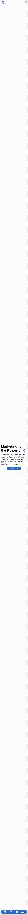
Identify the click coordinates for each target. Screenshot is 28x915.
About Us (13, 468)
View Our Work (13, 473)
